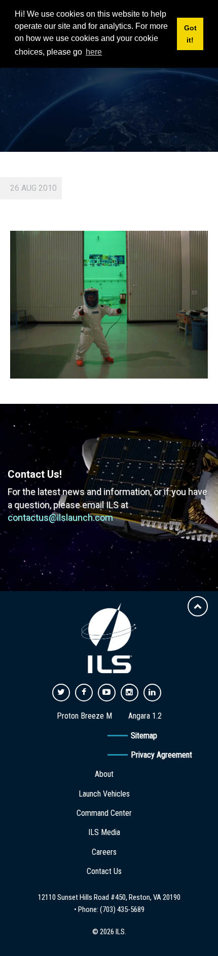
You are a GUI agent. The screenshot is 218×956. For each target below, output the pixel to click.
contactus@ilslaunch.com (60, 517)
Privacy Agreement (161, 755)
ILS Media (104, 832)
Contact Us (104, 871)
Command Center (104, 813)
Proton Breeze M (84, 716)
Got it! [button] (190, 34)
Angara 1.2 (145, 716)
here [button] (94, 52)
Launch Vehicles (104, 794)
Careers (104, 852)
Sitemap (144, 735)
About (104, 774)
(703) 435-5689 (122, 909)
